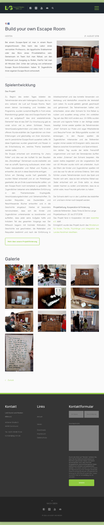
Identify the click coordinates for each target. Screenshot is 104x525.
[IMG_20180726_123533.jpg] (52, 321)
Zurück (11, 380)
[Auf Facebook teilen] (9, 24)
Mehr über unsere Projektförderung (22, 241)
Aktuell (39, 417)
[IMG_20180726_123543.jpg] (85, 321)
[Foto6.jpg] (19, 321)
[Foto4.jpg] (52, 275)
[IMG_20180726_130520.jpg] (19, 298)
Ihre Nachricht (74, 423)
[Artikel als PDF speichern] (6, 24)
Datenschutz (42, 438)
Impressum (41, 434)
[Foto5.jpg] (85, 298)
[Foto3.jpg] (19, 275)
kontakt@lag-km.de (12, 436)
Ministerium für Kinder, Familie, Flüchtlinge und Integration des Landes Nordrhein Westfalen (76, 228)
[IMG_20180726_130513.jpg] (85, 275)
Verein (39, 424)
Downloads (41, 430)
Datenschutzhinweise (84, 459)
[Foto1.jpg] (52, 298)
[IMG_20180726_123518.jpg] (19, 352)
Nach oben (52, 503)
